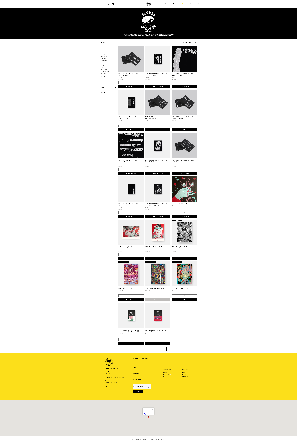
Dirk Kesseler (104, 56)
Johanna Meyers (105, 62)
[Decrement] (120, 82)
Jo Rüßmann (104, 60)
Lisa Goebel (103, 73)
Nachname (145, 358)
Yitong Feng (104, 76)
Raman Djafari (104, 69)
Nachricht (135, 373)
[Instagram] (106, 386)
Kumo (102, 67)
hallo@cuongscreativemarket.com (115, 377)
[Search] (198, 4)
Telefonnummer (137, 379)
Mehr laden (158, 349)
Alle (101, 51)
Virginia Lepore (104, 75)
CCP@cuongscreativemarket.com (164, 35)
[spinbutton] (131, 82)
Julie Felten (103, 58)
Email (134, 367)
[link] (108, 4)
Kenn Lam (103, 65)
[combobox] (189, 42)
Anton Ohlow (104, 52)
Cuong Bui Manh (105, 54)
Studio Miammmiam (105, 71)
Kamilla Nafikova (104, 64)
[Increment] (142, 82)
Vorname (135, 358)
